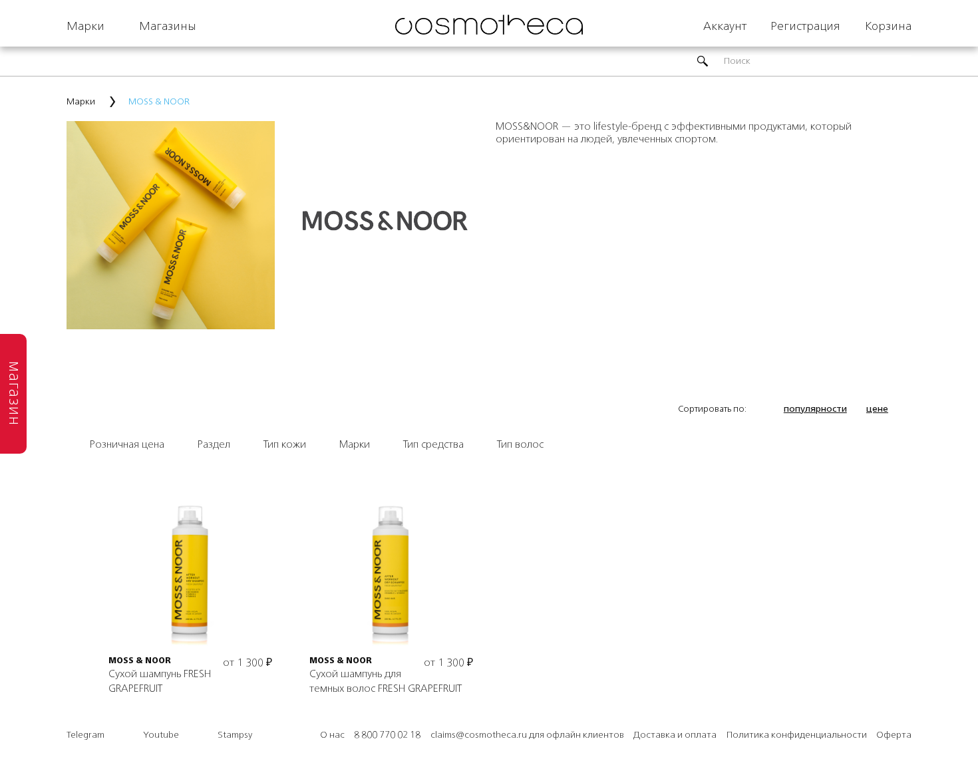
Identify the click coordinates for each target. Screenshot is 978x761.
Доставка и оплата (675, 735)
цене (877, 409)
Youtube (161, 735)
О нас (332, 735)
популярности (815, 409)
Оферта (893, 735)
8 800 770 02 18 (387, 735)
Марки (85, 27)
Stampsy (235, 735)
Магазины (167, 27)
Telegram (85, 735)
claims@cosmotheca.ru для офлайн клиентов (527, 735)
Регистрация (805, 27)
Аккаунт (724, 27)
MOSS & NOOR (139, 661)
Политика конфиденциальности (797, 735)
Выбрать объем (190, 571)
